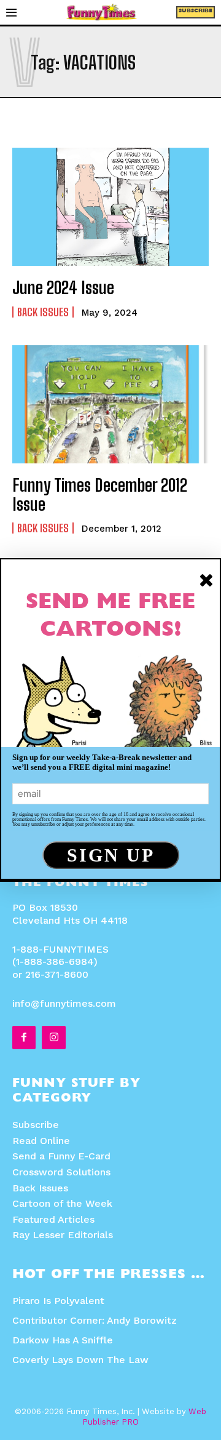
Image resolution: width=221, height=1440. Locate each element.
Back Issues (43, 312)
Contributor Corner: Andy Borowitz (94, 1320)
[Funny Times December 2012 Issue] (110, 404)
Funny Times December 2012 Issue (99, 494)
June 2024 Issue (63, 287)
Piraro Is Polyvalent (58, 1300)
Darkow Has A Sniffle (62, 1340)
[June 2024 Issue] (110, 207)
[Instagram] (53, 1037)
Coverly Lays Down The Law (80, 1360)
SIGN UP (111, 855)
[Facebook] (24, 1037)
